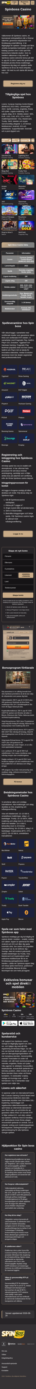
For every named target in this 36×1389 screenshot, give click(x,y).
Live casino (14, 140)
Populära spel (5, 140)
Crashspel (23, 140)
